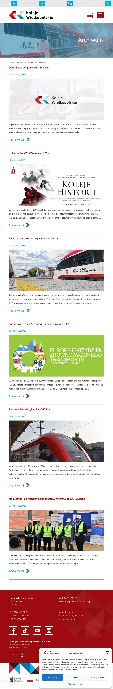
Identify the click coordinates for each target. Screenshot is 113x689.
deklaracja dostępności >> (71, 615)
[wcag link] (42, 3)
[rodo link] (14, 3)
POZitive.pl (23, 648)
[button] (107, 653)
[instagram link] (49, 630)
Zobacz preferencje (98, 677)
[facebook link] (13, 630)
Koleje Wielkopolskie (17, 62)
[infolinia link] (108, 3)
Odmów (75, 677)
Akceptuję (52, 677)
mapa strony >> (66, 612)
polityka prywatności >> (70, 619)
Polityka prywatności (75, 684)
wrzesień (42, 62)
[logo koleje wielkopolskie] (27, 15)
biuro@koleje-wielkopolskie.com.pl (75, 601)
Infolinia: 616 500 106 (69, 598)
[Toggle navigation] (100, 15)
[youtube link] (37, 630)
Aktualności (32, 62)
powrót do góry (14, 655)
